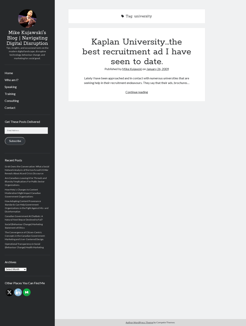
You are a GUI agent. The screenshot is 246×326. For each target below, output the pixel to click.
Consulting (12, 100)
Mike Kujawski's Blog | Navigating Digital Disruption (27, 38)
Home (9, 73)
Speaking (11, 87)
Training (10, 94)
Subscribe (15, 141)
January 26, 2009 (157, 69)
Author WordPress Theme (139, 322)
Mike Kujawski (132, 69)
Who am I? (11, 80)
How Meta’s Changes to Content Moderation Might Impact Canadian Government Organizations (23, 193)
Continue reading (136, 92)
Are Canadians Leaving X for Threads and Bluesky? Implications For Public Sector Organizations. (26, 181)
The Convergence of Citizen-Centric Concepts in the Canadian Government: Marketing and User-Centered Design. (25, 236)
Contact (10, 107)
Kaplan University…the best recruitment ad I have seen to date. (136, 51)
